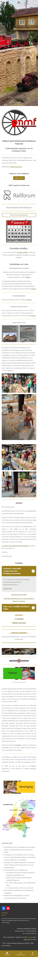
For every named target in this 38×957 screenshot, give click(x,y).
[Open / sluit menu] (35, 2)
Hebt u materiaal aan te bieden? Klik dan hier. (19, 207)
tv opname (33, 315)
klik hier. (33, 289)
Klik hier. (28, 277)
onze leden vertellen (22, 252)
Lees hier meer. (7, 588)
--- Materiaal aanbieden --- (19, 633)
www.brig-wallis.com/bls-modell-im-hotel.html (15, 546)
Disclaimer (5, 912)
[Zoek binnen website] (3, 2)
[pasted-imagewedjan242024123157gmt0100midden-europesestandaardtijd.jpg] (10, 333)
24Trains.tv (19, 615)
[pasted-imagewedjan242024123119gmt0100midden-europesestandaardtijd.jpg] (28, 333)
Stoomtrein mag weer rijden (19, 594)
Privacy (4, 915)
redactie (30, 937)
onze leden (18, 745)
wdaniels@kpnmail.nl (16, 166)
